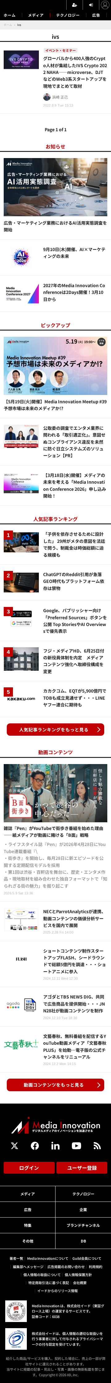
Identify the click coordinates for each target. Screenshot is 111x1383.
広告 (96, 15)
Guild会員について (86, 1258)
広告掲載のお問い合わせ (66, 1266)
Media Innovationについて (47, 1258)
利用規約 (95, 1266)
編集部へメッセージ (28, 1266)
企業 (83, 1209)
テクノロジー (68, 15)
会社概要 (80, 1282)
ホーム (10, 15)
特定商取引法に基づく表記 (48, 1282)
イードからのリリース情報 (57, 1290)
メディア (36, 15)
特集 (27, 1225)
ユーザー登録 (82, 1167)
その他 (27, 1240)
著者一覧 (16, 1258)
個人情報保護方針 (78, 1274)
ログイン (29, 1167)
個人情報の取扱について (42, 1274)
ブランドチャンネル (83, 1225)
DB (83, 1240)
